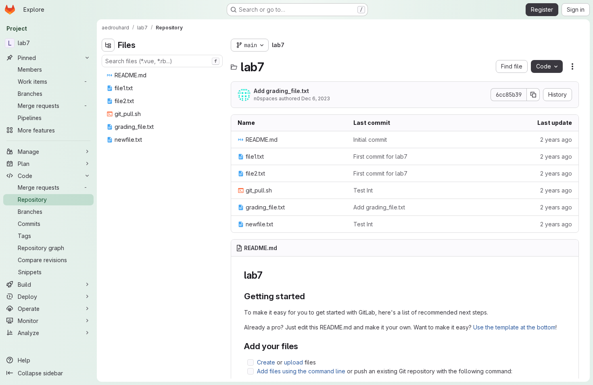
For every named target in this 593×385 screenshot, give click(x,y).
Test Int (363, 190)
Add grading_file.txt (281, 90)
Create (266, 362)
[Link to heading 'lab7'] (268, 275)
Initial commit (370, 139)
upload (293, 362)
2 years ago (556, 139)
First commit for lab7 (380, 156)
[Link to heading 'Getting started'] (309, 296)
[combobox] (162, 61)
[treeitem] (163, 75)
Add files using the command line (301, 371)
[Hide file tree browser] (108, 45)
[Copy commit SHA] (533, 94)
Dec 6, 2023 (315, 98)
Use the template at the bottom (514, 327)
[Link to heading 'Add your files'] (302, 346)
